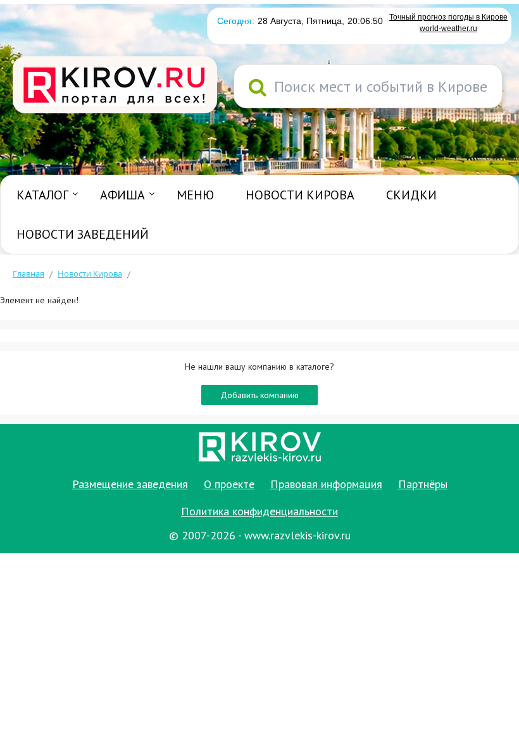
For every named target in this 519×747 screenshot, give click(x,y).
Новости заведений (82, 234)
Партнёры (422, 484)
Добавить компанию (259, 395)
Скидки (411, 195)
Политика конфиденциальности (259, 511)
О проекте (229, 484)
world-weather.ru (448, 28)
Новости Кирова (300, 195)
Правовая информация (326, 484)
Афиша (122, 195)
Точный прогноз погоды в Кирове (448, 17)
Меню (195, 195)
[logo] (114, 86)
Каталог (42, 195)
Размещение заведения (130, 484)
